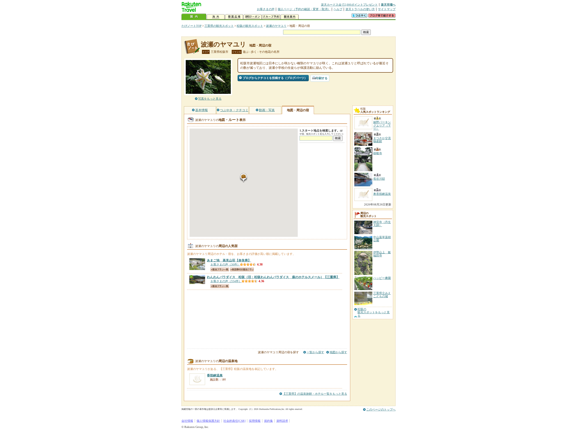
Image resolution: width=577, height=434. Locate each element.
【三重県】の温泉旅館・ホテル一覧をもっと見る (315, 393)
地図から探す (338, 352)
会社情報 (187, 420)
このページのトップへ (381, 409)
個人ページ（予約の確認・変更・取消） (304, 9)
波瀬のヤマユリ (276, 26)
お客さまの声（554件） (226, 281)
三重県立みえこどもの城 (382, 294)
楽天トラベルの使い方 (360, 9)
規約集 (268, 420)
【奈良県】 (229, 260)
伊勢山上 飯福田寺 (382, 254)
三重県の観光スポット (219, 26)
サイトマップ (387, 9)
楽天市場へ (388, 4)
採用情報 (255, 420)
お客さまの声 (266, 9)
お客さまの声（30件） (225, 264)
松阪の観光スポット (250, 26)
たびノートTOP (191, 26)
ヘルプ (338, 9)
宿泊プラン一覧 (220, 269)
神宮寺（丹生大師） (382, 223)
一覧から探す (315, 352)
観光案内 (290, 17)
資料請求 (282, 420)
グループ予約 (271, 17)
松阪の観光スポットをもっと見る (373, 312)
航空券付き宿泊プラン (242, 269)
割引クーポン (253, 17)
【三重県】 (273, 277)
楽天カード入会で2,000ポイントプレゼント (349, 4)
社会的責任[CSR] (234, 420)
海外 (216, 17)
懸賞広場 (234, 17)
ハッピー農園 (382, 278)
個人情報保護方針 (208, 420)
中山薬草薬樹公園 (382, 238)
